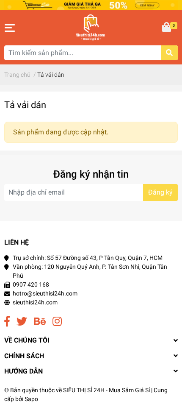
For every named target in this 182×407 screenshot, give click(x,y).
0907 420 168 (31, 284)
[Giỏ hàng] (167, 28)
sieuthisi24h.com (35, 302)
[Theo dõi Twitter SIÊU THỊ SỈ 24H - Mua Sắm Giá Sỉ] (22, 321)
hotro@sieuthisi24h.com (45, 293)
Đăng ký (160, 192)
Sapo (31, 399)
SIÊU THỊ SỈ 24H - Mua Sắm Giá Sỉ (106, 390)
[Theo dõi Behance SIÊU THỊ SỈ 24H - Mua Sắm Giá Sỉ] (40, 321)
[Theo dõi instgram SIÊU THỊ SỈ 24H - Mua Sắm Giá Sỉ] (57, 321)
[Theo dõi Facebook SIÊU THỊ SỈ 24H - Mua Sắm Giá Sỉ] (7, 321)
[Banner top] (91, 5)
